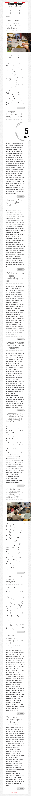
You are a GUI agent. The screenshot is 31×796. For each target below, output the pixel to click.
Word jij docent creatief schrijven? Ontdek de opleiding (15, 719)
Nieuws (21, 30)
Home (7, 16)
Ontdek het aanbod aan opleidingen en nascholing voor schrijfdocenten (14, 493)
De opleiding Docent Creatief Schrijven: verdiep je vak (15, 203)
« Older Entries (13, 792)
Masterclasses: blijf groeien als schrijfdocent (14, 579)
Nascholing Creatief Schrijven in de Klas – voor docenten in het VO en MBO (14, 418)
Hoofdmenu (15, 12)
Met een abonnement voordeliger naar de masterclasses (14, 639)
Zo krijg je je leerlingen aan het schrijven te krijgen (14, 114)
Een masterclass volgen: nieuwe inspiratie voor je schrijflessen (13, 24)
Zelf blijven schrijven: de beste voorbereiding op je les (15, 277)
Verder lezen (21, 108)
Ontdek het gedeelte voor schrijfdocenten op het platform (15, 345)
